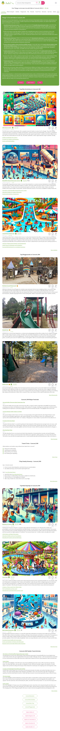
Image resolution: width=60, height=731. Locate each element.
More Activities (54, 250)
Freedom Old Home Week (9, 420)
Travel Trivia (38, 11)
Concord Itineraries (30, 696)
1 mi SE (11, 331)
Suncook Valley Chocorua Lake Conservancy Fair (14, 402)
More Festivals (54, 439)
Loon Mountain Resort (10, 472)
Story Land (5, 577)
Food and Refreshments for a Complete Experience (13, 247)
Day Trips (50, 11)
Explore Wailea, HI (30, 712)
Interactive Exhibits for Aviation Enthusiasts (12, 192)
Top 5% (19, 233)
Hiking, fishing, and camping (10, 451)
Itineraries (44, 11)
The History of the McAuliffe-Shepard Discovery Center (14, 190)
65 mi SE (9, 632)
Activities (17, 11)
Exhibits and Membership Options (9, 137)
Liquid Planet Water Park (8, 233)
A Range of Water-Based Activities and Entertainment (14, 243)
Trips (40, 82)
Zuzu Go (21, 82)
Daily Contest (31, 82)
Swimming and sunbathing (10, 450)
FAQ (28, 11)
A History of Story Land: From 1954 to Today (12, 587)
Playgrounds (23, 11)
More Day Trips (54, 646)
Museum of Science (7, 524)
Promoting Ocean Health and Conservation (11, 640)
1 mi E (13, 182)
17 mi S (12, 129)
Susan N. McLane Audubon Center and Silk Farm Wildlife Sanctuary (18, 44)
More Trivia (54, 457)
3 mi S (11, 386)
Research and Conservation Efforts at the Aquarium (13, 643)
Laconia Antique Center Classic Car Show (12, 411)
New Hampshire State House (10, 38)
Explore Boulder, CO (30, 726)
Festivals (32, 11)
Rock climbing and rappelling (10, 453)
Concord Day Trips (30, 703)
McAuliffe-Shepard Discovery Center (11, 25)
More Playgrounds (53, 395)
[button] (37, 2)
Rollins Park (5, 384)
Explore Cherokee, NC (30, 723)
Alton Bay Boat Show (7, 430)
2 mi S (11, 287)
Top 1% (16, 127)
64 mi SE (12, 526)
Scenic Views (6, 661)
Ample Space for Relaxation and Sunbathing (12, 245)
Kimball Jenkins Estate (8, 60)
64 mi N (12, 579)
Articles (54, 11)
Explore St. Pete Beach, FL (30, 719)
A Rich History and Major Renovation (10, 534)
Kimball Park (5, 330)
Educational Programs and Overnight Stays (11, 537)
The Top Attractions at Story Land (9, 588)
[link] (30, 407)
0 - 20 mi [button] (45, 8)
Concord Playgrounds (30, 707)
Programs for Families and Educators (10, 139)
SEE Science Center (7, 127)
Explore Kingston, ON (30, 715)
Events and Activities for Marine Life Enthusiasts (13, 641)
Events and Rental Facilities (8, 141)
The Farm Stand (6, 676)
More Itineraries (53, 481)
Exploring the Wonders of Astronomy (10, 194)
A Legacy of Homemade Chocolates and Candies (14, 668)
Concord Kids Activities (30, 699)
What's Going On (10, 11)
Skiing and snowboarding (10, 448)
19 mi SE (10, 235)
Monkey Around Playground (9, 285)
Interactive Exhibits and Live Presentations (11, 536)
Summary (3, 11)
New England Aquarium (8, 630)
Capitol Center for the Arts (9, 50)
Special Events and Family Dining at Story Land (12, 590)
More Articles (54, 690)
